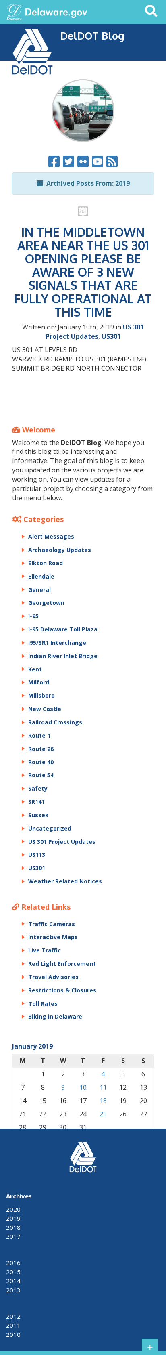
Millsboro (41, 695)
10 (83, 1087)
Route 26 (41, 749)
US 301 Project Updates (95, 332)
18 (103, 1100)
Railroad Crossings (55, 722)
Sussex (38, 815)
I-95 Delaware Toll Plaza (63, 629)
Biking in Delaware (55, 1016)
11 (103, 1087)
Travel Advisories (53, 977)
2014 (13, 1281)
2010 (13, 1334)
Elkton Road (45, 563)
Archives (19, 1196)
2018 (13, 1227)
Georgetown (46, 602)
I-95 (33, 616)
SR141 (36, 801)
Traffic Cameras (51, 924)
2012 (13, 1316)
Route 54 (41, 775)
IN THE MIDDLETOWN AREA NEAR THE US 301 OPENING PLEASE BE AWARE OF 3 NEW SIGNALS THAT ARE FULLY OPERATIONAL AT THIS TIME (83, 271)
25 (103, 1114)
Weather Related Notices (65, 881)
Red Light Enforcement (62, 963)
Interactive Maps (53, 937)
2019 (13, 1218)
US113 (36, 854)
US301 (111, 336)
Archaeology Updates (59, 550)
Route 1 (39, 735)
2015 (13, 1272)
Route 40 (41, 762)
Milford (38, 682)
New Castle (44, 709)
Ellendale (41, 576)
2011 (13, 1325)
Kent (35, 669)
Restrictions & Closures (62, 990)
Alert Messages (51, 536)
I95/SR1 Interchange (57, 642)
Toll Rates (43, 1003)
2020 (13, 1209)
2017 (13, 1236)
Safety (38, 788)
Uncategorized (49, 828)
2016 (13, 1263)
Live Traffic (44, 950)
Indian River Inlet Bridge (63, 656)
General (39, 590)
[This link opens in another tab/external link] (14, 11)
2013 (13, 1290)
